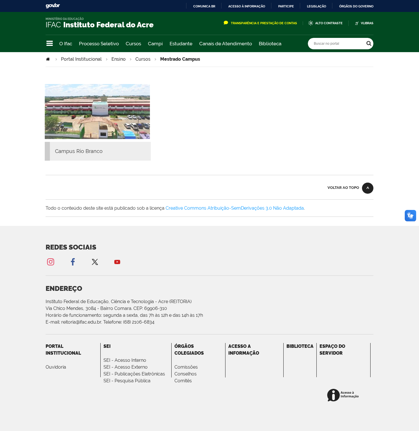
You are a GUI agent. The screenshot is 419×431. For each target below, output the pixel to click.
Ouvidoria (56, 367)
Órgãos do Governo (356, 6)
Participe (286, 6)
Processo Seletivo (99, 43)
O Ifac (65, 43)
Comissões (186, 367)
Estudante (181, 43)
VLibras (367, 23)
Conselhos (185, 374)
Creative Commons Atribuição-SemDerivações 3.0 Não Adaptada (235, 208)
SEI (107, 346)
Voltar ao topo (343, 187)
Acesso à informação (246, 6)
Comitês (183, 380)
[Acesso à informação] (344, 396)
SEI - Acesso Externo (125, 367)
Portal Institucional (81, 59)
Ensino (118, 59)
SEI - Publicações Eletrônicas (134, 374)
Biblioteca (270, 43)
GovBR (53, 6)
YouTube (117, 261)
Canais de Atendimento (225, 43)
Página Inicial (48, 59)
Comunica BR (204, 6)
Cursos (133, 43)
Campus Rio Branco (79, 151)
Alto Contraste (329, 23)
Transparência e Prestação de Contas (264, 23)
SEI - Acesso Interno (124, 360)
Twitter (95, 261)
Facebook (73, 261)
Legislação (316, 6)
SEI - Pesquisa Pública (126, 380)
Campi (155, 43)
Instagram (50, 261)
